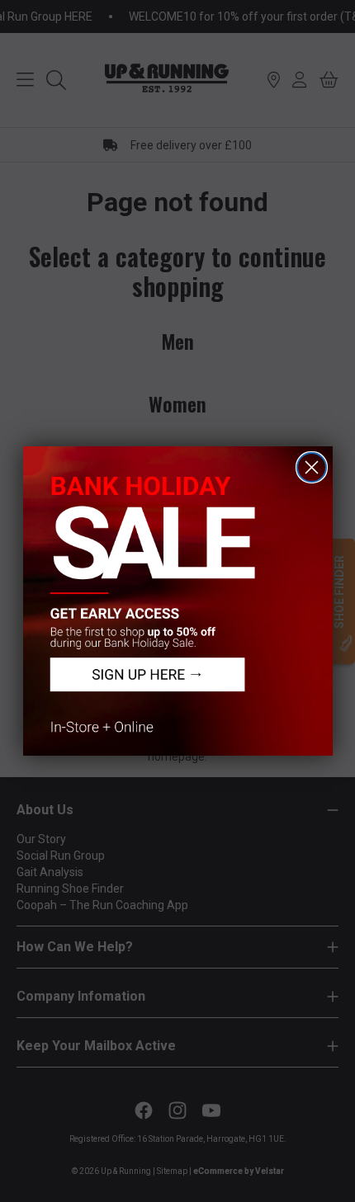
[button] (178, 601)
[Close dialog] (311, 467)
